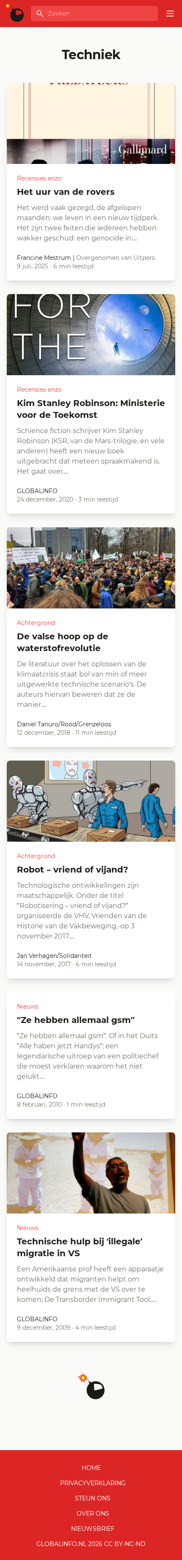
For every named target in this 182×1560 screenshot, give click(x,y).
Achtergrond (36, 623)
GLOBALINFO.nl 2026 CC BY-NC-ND (91, 1544)
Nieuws (28, 1006)
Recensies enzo (39, 178)
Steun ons (92, 1498)
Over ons (93, 1513)
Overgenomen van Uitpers (115, 258)
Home (91, 1468)
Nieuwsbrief (93, 1529)
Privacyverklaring (93, 1483)
